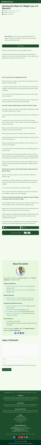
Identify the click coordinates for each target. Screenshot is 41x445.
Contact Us (20, 422)
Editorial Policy (22, 433)
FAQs (17, 392)
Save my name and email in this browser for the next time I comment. (19, 365)
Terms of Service (15, 433)
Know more (36, 412)
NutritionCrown (7, 2)
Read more (34, 399)
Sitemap (33, 433)
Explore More (20, 46)
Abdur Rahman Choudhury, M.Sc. (14, 10)
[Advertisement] (20, 24)
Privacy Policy (8, 433)
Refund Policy (28, 433)
